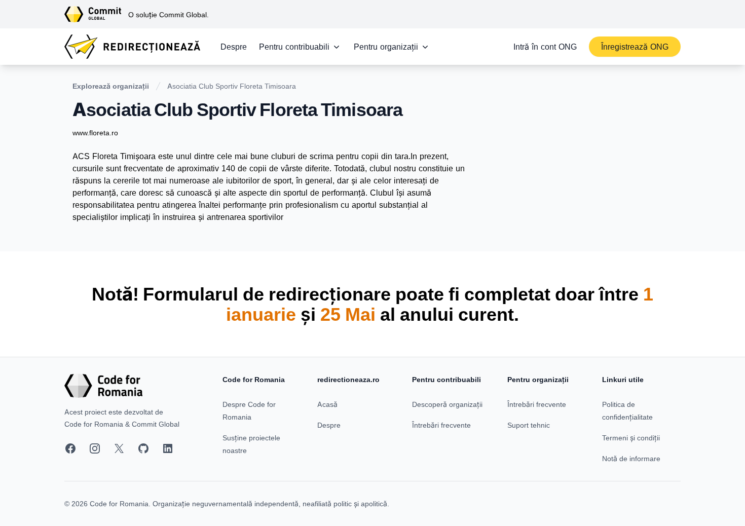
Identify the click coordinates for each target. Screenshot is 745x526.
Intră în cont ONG (545, 47)
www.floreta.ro (95, 132)
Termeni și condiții (631, 437)
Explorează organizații (110, 86)
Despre (233, 47)
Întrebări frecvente (441, 425)
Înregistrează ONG (634, 47)
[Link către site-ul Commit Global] (96, 14)
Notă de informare (631, 458)
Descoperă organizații (447, 404)
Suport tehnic (528, 425)
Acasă (327, 404)
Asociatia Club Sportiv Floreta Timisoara (231, 86)
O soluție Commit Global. (168, 14)
